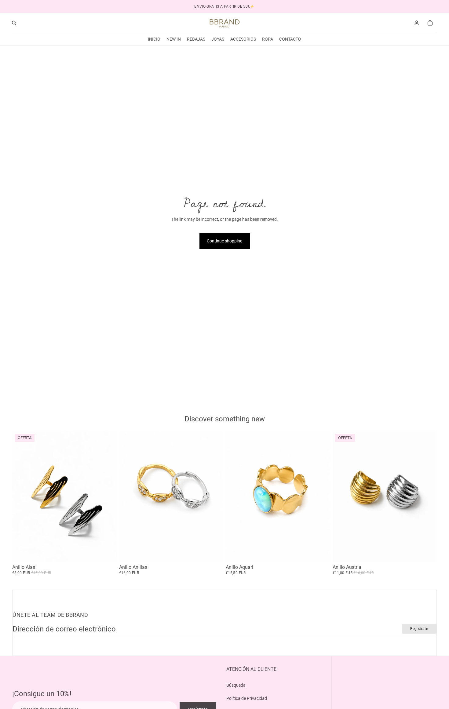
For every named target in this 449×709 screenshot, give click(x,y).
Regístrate (419, 629)
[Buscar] (14, 23)
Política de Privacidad (246, 698)
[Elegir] (107, 552)
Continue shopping (225, 240)
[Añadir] (320, 552)
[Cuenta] (416, 23)
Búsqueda (236, 685)
